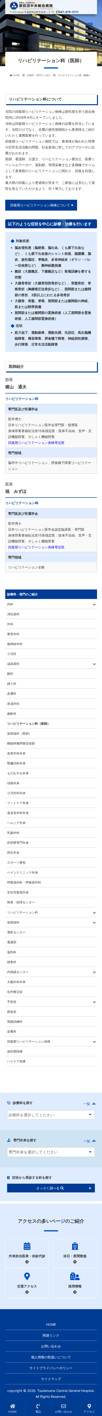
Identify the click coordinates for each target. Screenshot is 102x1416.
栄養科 (11, 1031)
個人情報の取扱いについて (51, 1357)
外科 (10, 624)
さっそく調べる (48, 1188)
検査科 (11, 962)
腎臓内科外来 (16, 763)
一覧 (86, 1104)
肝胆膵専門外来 (18, 842)
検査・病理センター (21, 902)
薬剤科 (11, 952)
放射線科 (13, 922)
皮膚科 (11, 693)
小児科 (11, 654)
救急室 (11, 1011)
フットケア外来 (18, 803)
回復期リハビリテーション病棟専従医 (36, 443)
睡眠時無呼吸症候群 (21, 743)
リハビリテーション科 (22, 912)
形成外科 (13, 704)
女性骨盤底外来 (18, 892)
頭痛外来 (13, 783)
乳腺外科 (13, 833)
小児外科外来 (16, 793)
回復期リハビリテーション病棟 (28, 1041)
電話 (38, 1411)
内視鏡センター (18, 972)
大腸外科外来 (16, 982)
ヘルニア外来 (16, 823)
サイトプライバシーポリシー (51, 1368)
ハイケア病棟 (16, 1061)
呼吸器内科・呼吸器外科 (24, 882)
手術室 (11, 1002)
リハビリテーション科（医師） (28, 723)
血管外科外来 (16, 753)
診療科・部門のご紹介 (22, 594)
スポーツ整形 (16, 862)
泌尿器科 (13, 664)
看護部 (11, 942)
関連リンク (51, 1335)
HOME (51, 1324)
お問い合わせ (51, 1346)
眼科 (10, 674)
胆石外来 (13, 852)
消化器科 (13, 614)
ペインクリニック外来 (22, 872)
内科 (10, 604)
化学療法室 (15, 992)
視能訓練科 (15, 1021)
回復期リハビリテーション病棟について (40, 205)
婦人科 (11, 683)
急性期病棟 (15, 1051)
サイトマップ (51, 1379)
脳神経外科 (15, 644)
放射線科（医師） (19, 733)
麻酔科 (11, 713)
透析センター (16, 932)
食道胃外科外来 (18, 813)
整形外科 (13, 634)
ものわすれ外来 (18, 773)
